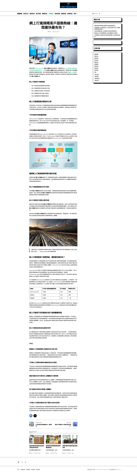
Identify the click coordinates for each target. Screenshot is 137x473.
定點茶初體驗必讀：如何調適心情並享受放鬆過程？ (105, 31)
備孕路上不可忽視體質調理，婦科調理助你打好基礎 (105, 33)
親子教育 (38, 13)
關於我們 (97, 74)
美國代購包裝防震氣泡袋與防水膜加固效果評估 (104, 25)
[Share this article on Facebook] (30, 415)
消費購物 (51, 13)
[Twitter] (95, 13)
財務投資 (69, 13)
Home (18, 469)
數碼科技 (44, 13)
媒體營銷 (19, 13)
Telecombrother (42, 68)
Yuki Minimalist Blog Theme (102, 469)
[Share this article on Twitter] (35, 415)
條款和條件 (97, 78)
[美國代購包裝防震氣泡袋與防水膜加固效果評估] (36, 439)
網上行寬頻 (72, 72)
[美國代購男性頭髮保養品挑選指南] (70, 439)
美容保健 (57, 13)
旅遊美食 (63, 13)
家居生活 (25, 13)
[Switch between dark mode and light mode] (99, 13)
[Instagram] (25, 462)
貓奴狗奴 (32, 13)
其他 (75, 13)
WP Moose (118, 469)
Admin (50, 31)
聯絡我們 (97, 76)
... (41, 450)
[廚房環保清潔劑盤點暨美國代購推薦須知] (53, 439)
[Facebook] (93, 13)
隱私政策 (97, 80)
